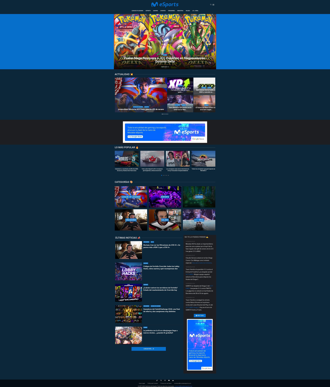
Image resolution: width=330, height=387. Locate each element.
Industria (180, 10)
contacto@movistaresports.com (182, 383)
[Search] (211, 4)
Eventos (163, 10)
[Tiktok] (157, 380)
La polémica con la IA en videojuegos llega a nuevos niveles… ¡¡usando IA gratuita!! (160, 331)
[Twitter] (161, 380)
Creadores (171, 10)
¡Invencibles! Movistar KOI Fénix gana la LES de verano (141, 109)
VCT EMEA (189, 274)
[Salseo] (165, 220)
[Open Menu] (213, 5)
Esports (148, 10)
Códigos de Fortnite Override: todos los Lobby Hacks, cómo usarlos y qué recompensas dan (161, 267)
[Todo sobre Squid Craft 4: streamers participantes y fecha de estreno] (152, 159)
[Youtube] (169, 380)
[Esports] (165, 197)
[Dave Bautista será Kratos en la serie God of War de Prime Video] (180, 103)
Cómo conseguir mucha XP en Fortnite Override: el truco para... (180, 90)
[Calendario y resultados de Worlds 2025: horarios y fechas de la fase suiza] (127, 159)
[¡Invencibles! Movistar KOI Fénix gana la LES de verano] (141, 95)
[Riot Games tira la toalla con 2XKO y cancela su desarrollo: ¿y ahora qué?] (206, 86)
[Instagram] (165, 380)
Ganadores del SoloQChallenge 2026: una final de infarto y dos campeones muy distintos (161, 310)
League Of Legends (137, 10)
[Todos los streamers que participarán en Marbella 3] (203, 159)
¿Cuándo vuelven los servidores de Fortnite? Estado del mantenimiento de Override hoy (160, 288)
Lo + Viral (195, 10)
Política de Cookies (153, 383)
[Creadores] (131, 220)
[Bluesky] (173, 380)
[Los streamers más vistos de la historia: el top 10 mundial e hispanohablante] (178, 159)
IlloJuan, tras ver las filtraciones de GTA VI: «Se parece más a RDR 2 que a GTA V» (161, 246)
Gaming (155, 10)
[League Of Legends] (131, 197)
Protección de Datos (166, 383)
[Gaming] (199, 197)
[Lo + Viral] (199, 220)
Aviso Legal (142, 383)
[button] (117, 41)
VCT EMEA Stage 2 (192, 307)
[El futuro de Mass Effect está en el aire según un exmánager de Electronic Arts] (206, 103)
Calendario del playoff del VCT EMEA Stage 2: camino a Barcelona (165, 59)
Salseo (188, 10)
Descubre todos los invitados (202, 263)
